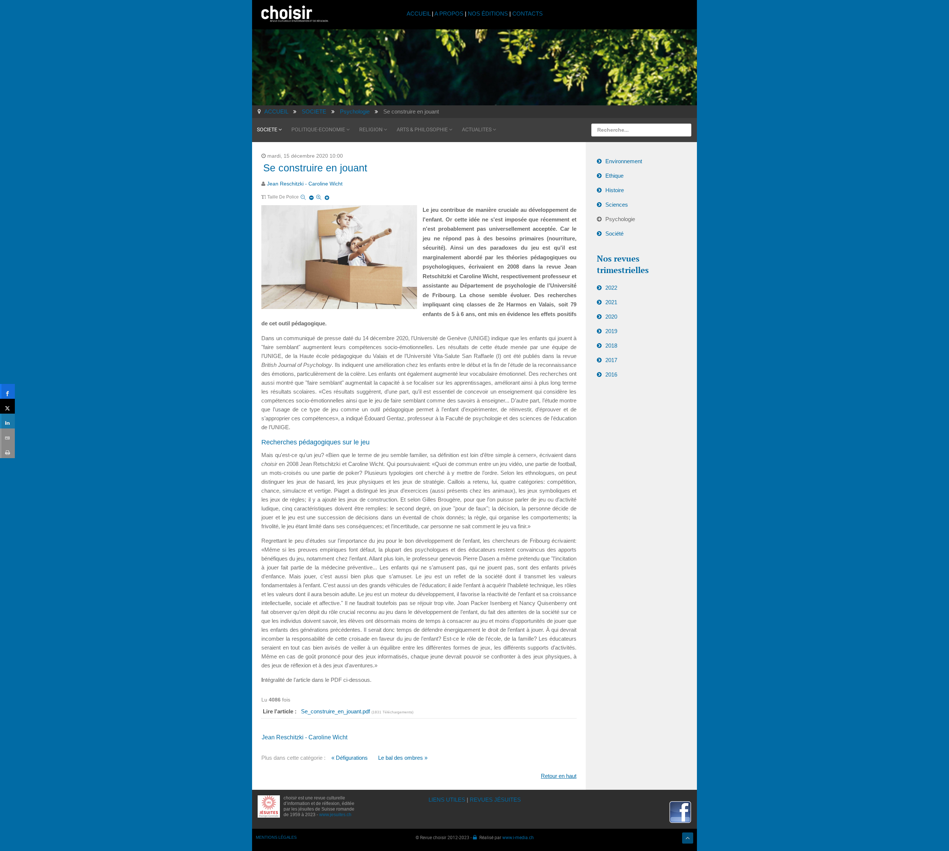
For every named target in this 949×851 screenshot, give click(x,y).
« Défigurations (349, 758)
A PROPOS (448, 13)
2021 (611, 302)
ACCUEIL (419, 13)
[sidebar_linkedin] (7, 421)
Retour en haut (558, 776)
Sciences (616, 204)
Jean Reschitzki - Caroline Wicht (305, 184)
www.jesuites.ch (335, 814)
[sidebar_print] (7, 450)
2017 (611, 360)
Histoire (614, 190)
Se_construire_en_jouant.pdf (336, 711)
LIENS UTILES (447, 799)
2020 (611, 316)
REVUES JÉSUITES (495, 799)
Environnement (623, 161)
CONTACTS (527, 13)
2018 (611, 345)
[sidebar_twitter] (7, 406)
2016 (611, 374)
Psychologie (620, 219)
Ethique (614, 175)
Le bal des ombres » (402, 758)
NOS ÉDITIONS (488, 13)
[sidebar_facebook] (7, 391)
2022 (611, 288)
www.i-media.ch (518, 837)
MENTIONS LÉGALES (276, 837)
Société (614, 233)
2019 (611, 331)
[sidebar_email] (7, 435)
